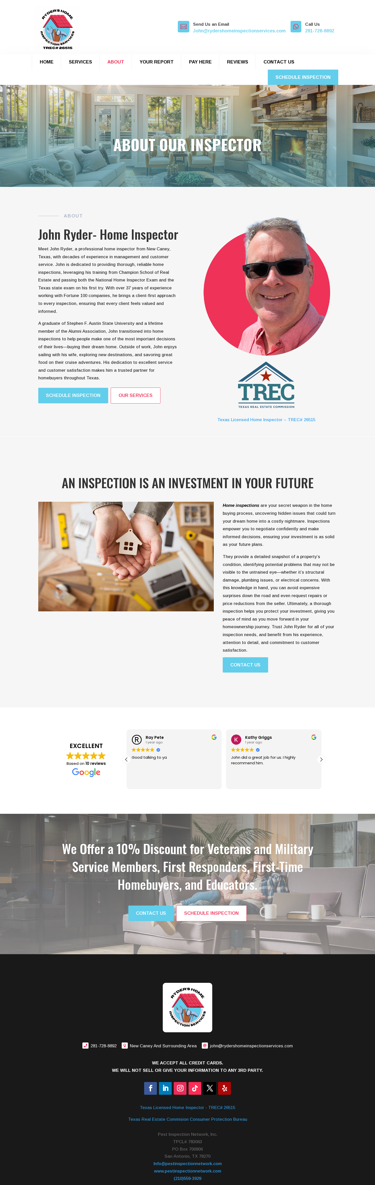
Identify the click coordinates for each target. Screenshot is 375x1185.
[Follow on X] (209, 1088)
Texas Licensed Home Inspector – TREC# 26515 (266, 419)
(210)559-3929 (187, 1178)
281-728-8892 (319, 30)
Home (47, 62)
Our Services (136, 395)
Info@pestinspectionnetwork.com (188, 1163)
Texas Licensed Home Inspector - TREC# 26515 (187, 1107)
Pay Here (200, 62)
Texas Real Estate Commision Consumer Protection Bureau (187, 1119)
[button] (321, 759)
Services (80, 62)
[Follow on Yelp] (224, 1088)
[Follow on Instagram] (180, 1088)
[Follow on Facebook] (150, 1088)
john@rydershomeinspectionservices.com (251, 1046)
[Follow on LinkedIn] (165, 1088)
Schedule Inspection (303, 77)
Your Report (157, 62)
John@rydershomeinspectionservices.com (239, 30)
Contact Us (279, 62)
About (115, 62)
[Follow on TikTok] (195, 1088)
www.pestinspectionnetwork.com (187, 1171)
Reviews (237, 62)
